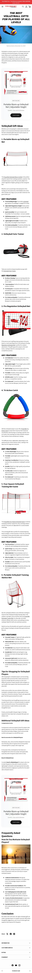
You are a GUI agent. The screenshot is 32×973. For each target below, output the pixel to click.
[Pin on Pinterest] (14, 934)
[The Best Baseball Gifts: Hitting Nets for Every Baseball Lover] (30, 971)
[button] (29, 6)
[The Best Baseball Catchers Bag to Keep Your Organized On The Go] (2, 971)
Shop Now (16, 115)
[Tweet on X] (7, 934)
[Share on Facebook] (10, 934)
